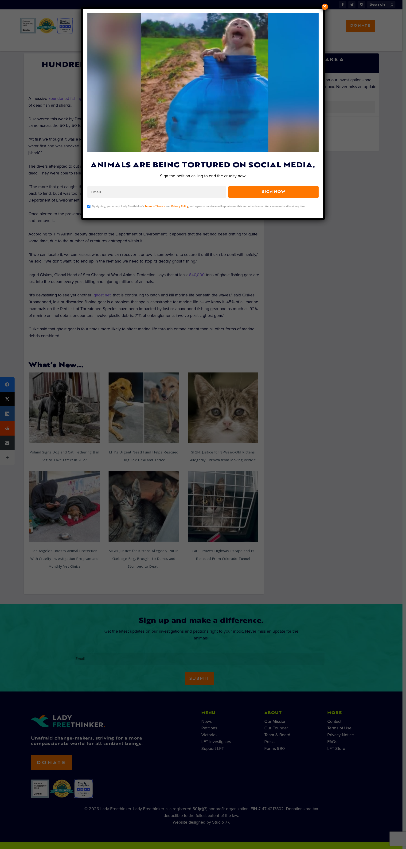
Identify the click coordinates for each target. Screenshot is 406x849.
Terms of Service (155, 206)
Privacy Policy (179, 206)
